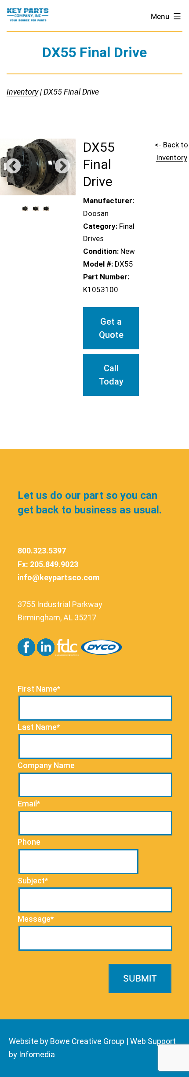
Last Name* (39, 727)
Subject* (33, 880)
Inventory (22, 91)
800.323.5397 (42, 550)
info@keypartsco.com (58, 577)
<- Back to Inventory (171, 151)
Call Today (111, 375)
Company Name (46, 765)
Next (62, 167)
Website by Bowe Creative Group (66, 1041)
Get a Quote (111, 328)
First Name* (39, 688)
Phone (29, 841)
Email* (29, 803)
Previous (13, 167)
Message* (36, 918)
